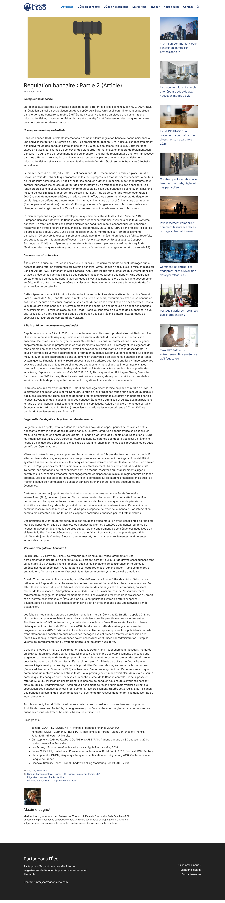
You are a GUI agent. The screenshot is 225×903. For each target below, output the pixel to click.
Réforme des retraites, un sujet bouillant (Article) (51, 780)
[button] (198, 7)
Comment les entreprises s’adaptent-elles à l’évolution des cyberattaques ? (178, 271)
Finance (71, 774)
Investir (155, 6)
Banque (31, 774)
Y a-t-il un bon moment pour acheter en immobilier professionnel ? (178, 47)
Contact (188, 6)
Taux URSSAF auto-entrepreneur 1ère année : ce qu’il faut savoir (178, 354)
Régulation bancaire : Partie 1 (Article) (46, 777)
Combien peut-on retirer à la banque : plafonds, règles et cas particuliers (178, 183)
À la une (31, 770)
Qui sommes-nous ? (189, 865)
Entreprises (139, 6)
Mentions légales (190, 869)
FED (64, 774)
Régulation (81, 774)
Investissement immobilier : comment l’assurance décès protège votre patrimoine (178, 227)
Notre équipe (171, 6)
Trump (91, 774)
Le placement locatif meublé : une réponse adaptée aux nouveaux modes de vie (179, 91)
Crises (57, 774)
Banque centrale (44, 774)
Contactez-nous (191, 874)
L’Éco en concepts (88, 6)
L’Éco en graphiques (116, 6)
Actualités (67, 6)
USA (98, 774)
